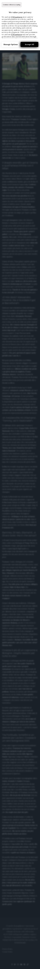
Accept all (29, 44)
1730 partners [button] (16, 17)
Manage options (10, 44)
